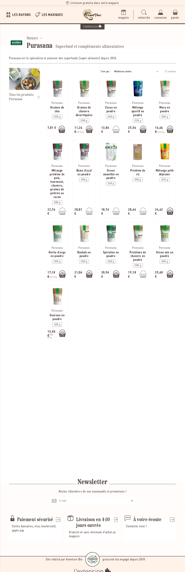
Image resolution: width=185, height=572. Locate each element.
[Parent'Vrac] (92, 14)
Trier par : (106, 71)
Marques (32, 38)
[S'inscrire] (128, 500)
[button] (144, 15)
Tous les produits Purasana (21, 97)
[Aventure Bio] (92, 559)
